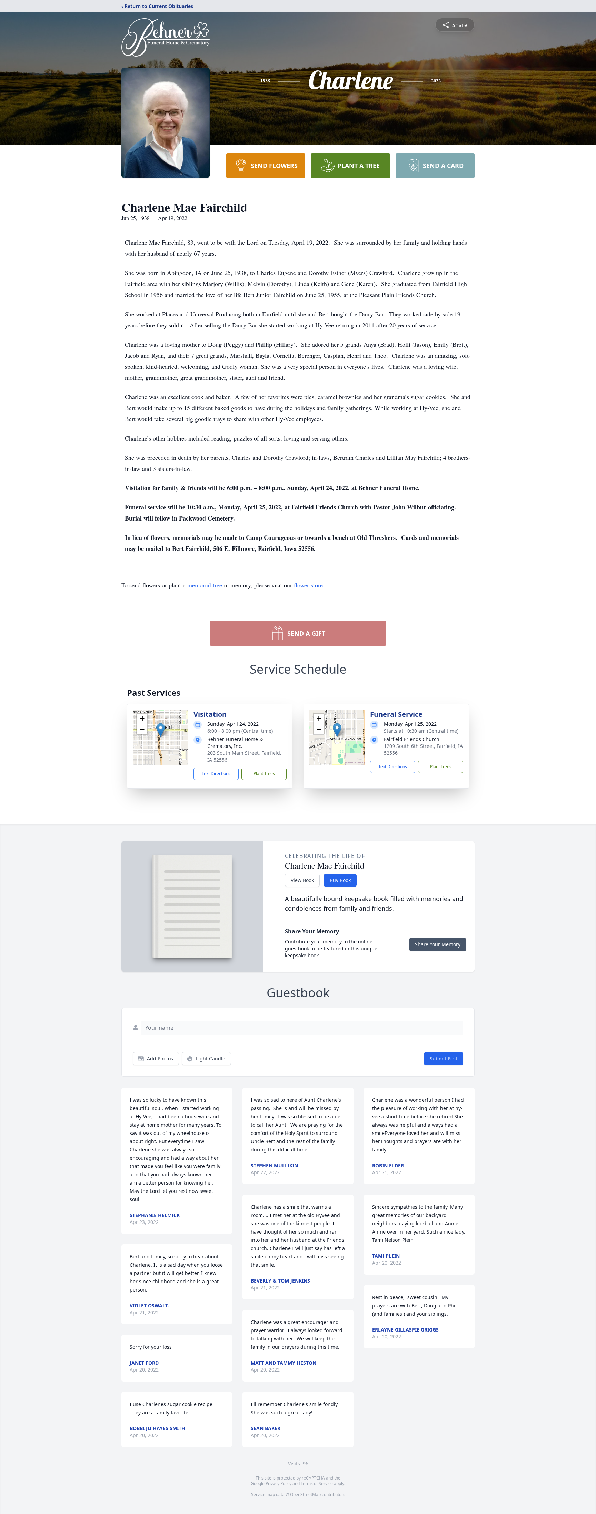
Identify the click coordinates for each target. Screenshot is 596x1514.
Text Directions (216, 773)
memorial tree (204, 585)
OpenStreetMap (305, 1494)
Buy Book (340, 880)
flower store (308, 585)
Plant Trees (264, 773)
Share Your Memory (437, 944)
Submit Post (443, 1058)
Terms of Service (317, 1483)
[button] (160, 730)
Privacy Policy (278, 1483)
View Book (302, 880)
